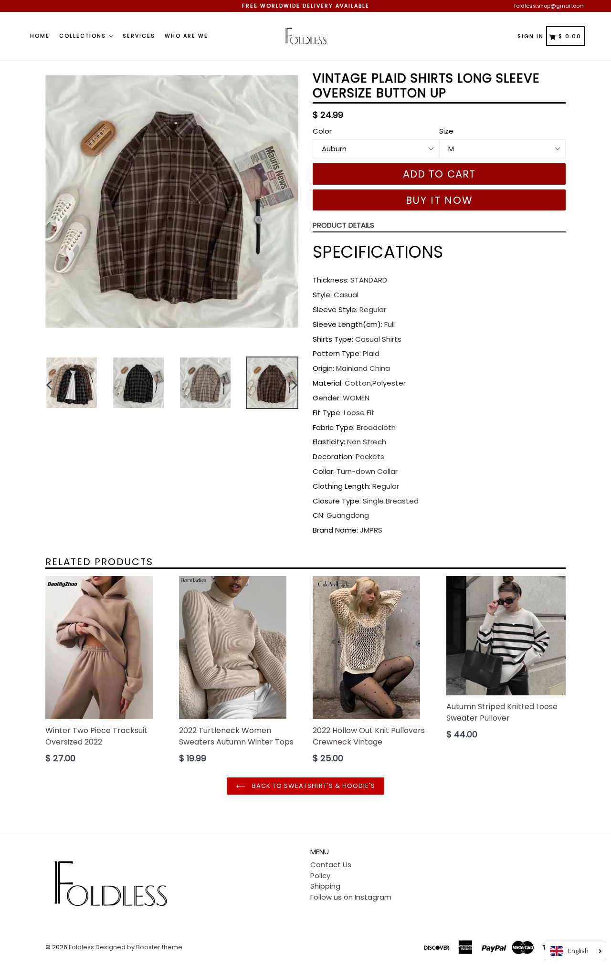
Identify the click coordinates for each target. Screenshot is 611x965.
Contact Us (330, 865)
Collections (83, 36)
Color (322, 131)
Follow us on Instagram (350, 897)
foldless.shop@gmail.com (549, 6)
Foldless (81, 947)
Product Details (343, 225)
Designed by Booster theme (138, 947)
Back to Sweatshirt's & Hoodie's (312, 785)
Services (139, 36)
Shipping (325, 886)
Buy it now (439, 200)
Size (446, 131)
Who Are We (186, 36)
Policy (320, 876)
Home (40, 36)
